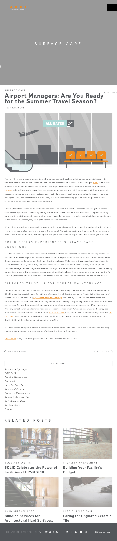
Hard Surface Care (15, 385)
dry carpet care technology (47, 298)
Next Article (101, 352)
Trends (8, 409)
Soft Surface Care (15, 401)
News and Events (14, 389)
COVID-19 (10, 373)
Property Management (17, 393)
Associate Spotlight (16, 369)
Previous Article (18, 352)
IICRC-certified (57, 312)
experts (8, 190)
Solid (17, 8)
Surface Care (15, 90)
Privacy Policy (28, 532)
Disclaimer (12, 532)
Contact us (10, 339)
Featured (10, 381)
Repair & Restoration (17, 397)
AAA (95, 183)
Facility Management (17, 377)
